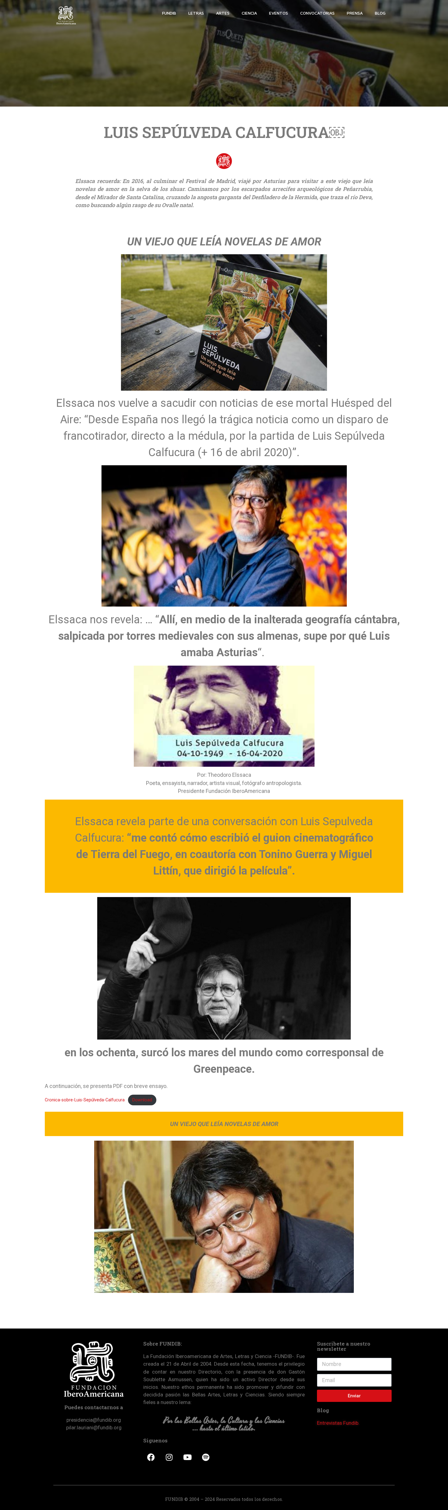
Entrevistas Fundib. (338, 1423)
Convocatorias (317, 13)
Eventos (278, 13)
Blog (380, 13)
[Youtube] (187, 1457)
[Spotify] (205, 1457)
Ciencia (249, 13)
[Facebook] (150, 1457)
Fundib (169, 13)
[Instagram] (169, 1457)
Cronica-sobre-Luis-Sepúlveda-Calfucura (85, 1099)
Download (142, 1099)
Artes (222, 13)
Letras (196, 13)
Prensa (355, 13)
